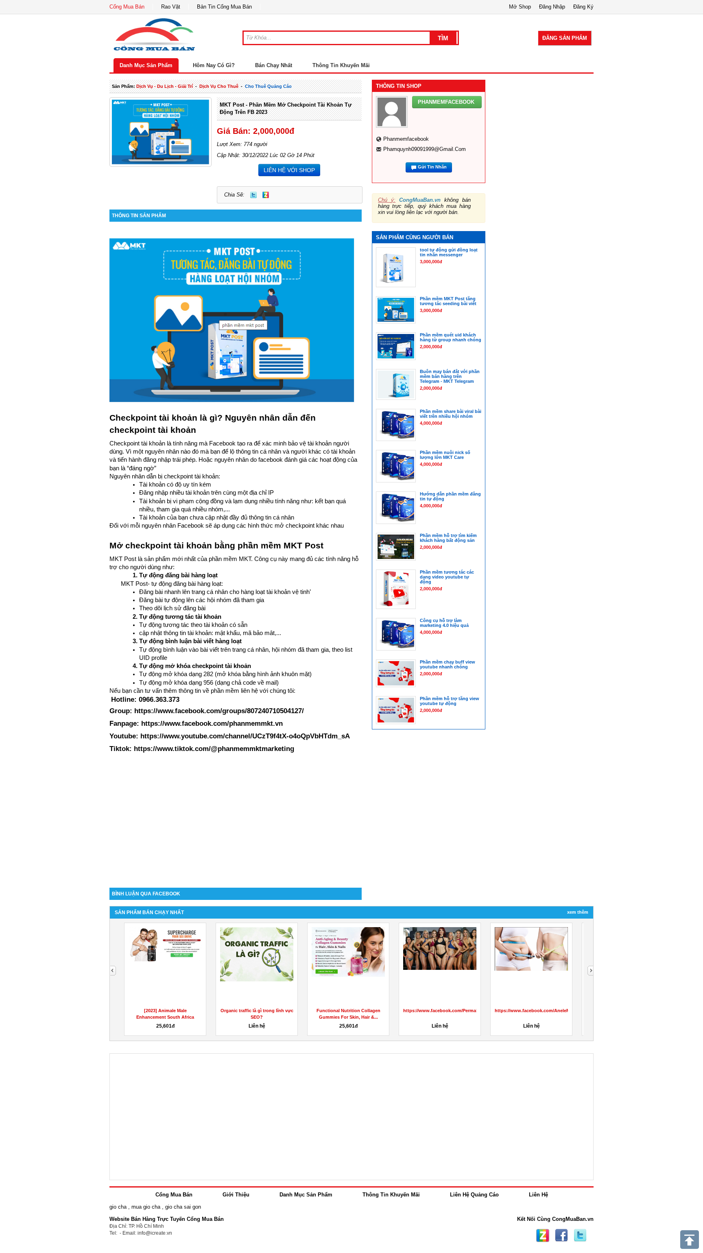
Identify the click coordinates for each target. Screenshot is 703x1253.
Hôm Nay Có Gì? (214, 65)
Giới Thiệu (236, 1195)
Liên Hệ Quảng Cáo (474, 1195)
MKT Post (303, 545)
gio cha (118, 1207)
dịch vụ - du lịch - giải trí (164, 86)
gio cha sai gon (183, 1207)
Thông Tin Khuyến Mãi (341, 65)
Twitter (253, 195)
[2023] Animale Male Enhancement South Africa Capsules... (165, 1017)
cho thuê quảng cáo (268, 86)
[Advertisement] (235, 818)
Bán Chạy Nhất (273, 65)
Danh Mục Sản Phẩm (146, 65)
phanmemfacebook (406, 139)
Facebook (561, 1235)
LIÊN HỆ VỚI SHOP (289, 170)
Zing (265, 195)
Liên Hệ (538, 1195)
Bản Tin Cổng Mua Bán (224, 7)
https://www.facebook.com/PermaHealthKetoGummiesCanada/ (470, 1010)
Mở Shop (520, 7)
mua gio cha (145, 1207)
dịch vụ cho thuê (218, 86)
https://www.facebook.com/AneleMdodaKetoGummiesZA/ (557, 1010)
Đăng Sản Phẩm (564, 38)
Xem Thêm (577, 912)
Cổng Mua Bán (126, 7)
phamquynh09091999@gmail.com (424, 149)
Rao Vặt (170, 7)
